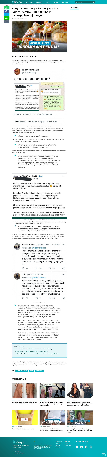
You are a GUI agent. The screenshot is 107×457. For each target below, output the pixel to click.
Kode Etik (67, 443)
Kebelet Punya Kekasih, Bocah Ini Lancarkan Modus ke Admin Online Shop (33, 349)
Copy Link (6, 21)
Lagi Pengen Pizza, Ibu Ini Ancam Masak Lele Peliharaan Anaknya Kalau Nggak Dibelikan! (37, 354)
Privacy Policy (68, 445)
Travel (56, 2)
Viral (16, 4)
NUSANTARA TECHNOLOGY (22, 445)
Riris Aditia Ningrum (23, 18)
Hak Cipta (67, 441)
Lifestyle (29, 2)
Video (48, 2)
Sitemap (58, 447)
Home (13, 4)
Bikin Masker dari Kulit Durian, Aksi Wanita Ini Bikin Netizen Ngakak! (31, 351)
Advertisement (59, 441)
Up (103, 455)
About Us (58, 445)
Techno (39, 2)
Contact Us (58, 443)
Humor (41, 426)
